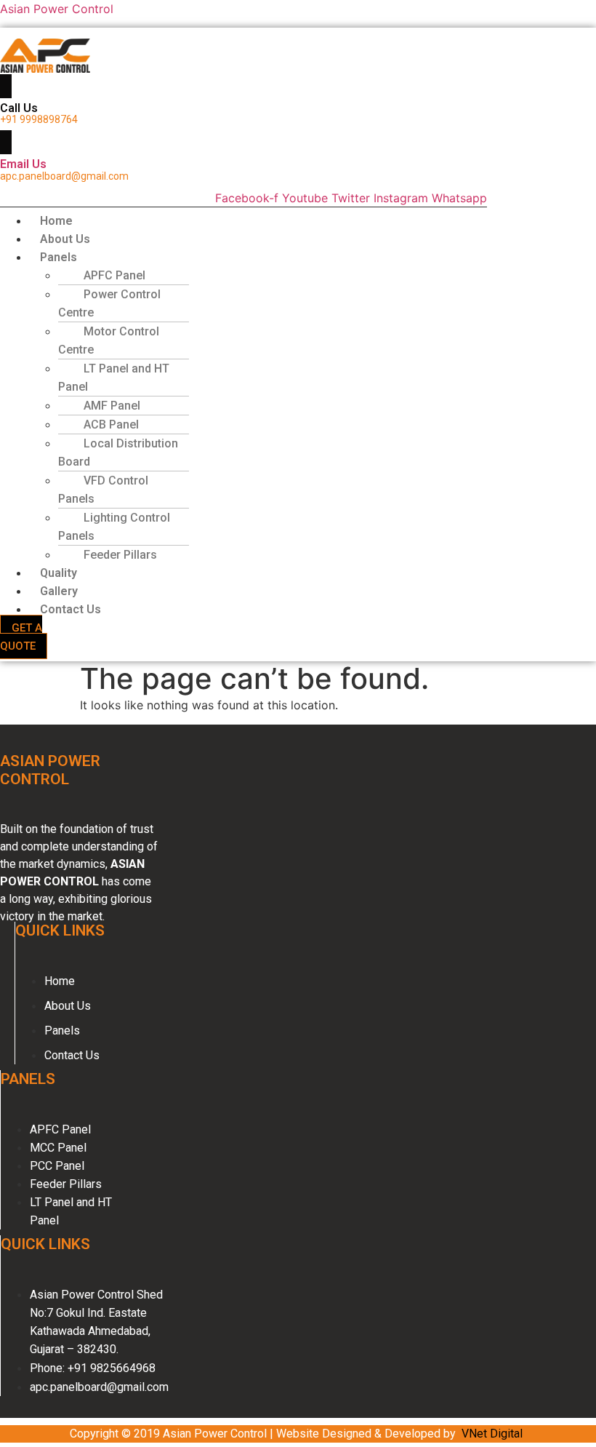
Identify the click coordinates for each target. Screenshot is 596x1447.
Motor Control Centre (108, 340)
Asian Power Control (56, 8)
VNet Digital (492, 1433)
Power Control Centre (109, 303)
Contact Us (70, 609)
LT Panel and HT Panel (113, 378)
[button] (221, 257)
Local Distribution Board (118, 453)
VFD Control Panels (103, 490)
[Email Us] (6, 142)
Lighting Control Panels (114, 527)
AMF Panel (112, 405)
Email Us (23, 164)
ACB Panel (111, 424)
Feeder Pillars (120, 555)
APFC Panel (114, 275)
